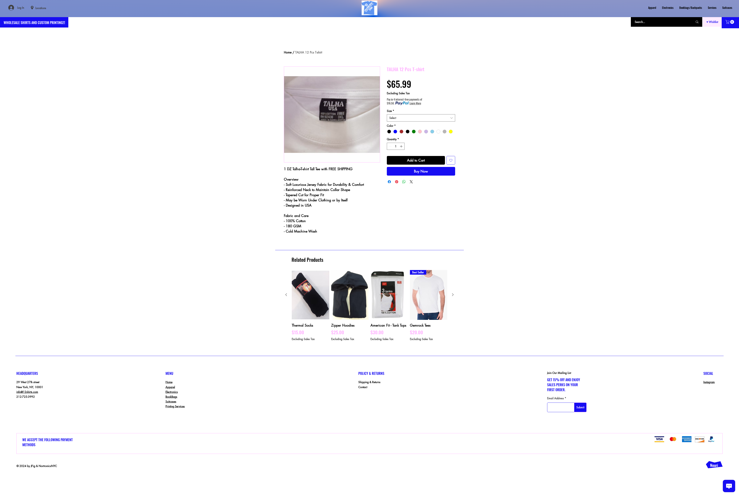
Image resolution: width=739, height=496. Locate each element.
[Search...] (697, 22)
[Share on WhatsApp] (404, 181)
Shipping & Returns (369, 382)
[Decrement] (389, 146)
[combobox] (421, 118)
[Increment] (401, 146)
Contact (362, 387)
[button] (730, 22)
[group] (369, 308)
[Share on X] (411, 181)
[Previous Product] (286, 294)
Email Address (555, 398)
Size (390, 111)
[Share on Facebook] (389, 181)
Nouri (714, 465)
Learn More (415, 103)
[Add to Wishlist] (450, 160)
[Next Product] (453, 294)
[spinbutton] (395, 146)
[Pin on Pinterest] (396, 181)
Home (288, 52)
